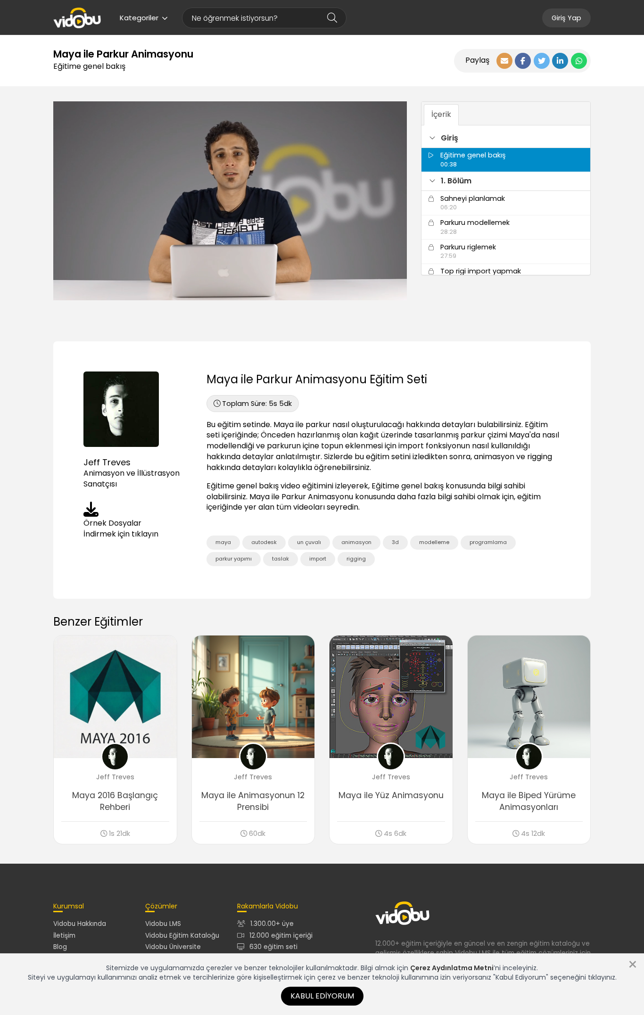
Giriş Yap (566, 18)
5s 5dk (257, 403)
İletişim (64, 935)
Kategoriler (139, 18)
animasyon (356, 542)
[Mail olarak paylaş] (504, 61)
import (317, 558)
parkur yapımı (233, 558)
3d (395, 542)
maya (223, 542)
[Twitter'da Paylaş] (542, 61)
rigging (356, 558)
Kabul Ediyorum (322, 995)
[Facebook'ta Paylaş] (523, 61)
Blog (60, 946)
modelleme (434, 542)
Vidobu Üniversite (173, 946)
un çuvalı (309, 542)
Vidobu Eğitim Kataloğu (182, 935)
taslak (280, 558)
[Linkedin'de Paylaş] (560, 61)
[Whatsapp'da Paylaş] (579, 61)
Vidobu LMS (163, 923)
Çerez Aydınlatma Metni (452, 968)
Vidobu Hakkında (79, 923)
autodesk (264, 542)
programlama (488, 542)
